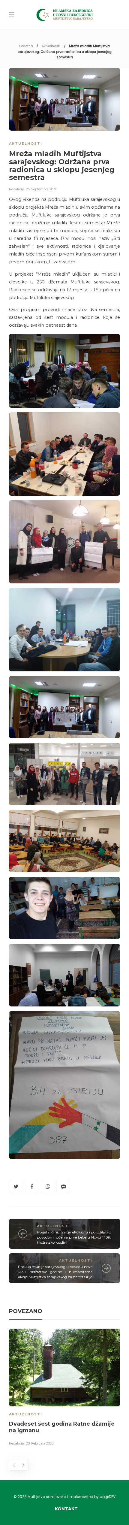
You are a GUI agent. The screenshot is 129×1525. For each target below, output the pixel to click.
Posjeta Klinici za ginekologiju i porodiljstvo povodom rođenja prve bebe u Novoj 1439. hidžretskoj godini (74, 1237)
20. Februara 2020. (40, 1443)
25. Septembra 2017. (41, 189)
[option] (64, 1388)
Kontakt (66, 1508)
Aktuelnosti (51, 46)
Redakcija (17, 189)
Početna (26, 46)
